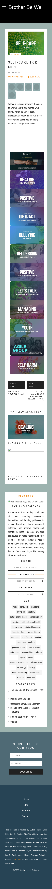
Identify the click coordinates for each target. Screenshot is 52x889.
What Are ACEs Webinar (16, 392)
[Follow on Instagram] (26, 16)
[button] (4, 6)
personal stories (18, 647)
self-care (35, 77)
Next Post (32, 385)
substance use (36, 662)
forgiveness (17, 627)
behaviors (24, 607)
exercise (15, 622)
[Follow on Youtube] (31, 16)
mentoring (15, 637)
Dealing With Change (24, 443)
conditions (35, 607)
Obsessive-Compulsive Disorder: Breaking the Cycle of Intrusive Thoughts (25, 708)
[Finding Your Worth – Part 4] (26, 470)
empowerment (17, 77)
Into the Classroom (32, 627)
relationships (27, 652)
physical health (34, 647)
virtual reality (35, 672)
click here (16, 859)
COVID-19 (21, 612)
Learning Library (18, 632)
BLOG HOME (26, 496)
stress (30, 657)
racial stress (14, 652)
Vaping (13, 721)
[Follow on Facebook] (20, 16)
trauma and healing (19, 672)
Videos (15, 55)
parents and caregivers (26, 642)
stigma (22, 657)
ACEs (15, 607)
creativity (31, 612)
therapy (32, 667)
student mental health (19, 662)
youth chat (31, 677)
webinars (20, 677)
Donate (26, 810)
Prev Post (13, 385)
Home (26, 799)
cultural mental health (18, 617)
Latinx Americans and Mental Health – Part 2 (36, 396)
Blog (26, 805)
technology (21, 667)
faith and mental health (31, 622)
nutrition (38, 637)
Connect (26, 816)
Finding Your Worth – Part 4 (23, 716)
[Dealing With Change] (26, 436)
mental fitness (34, 632)
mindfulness (27, 637)
